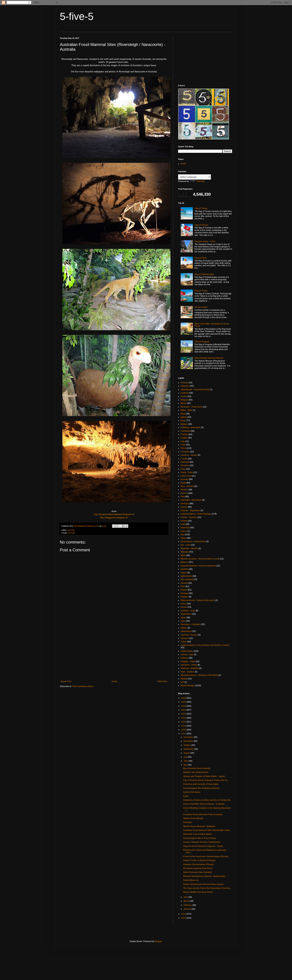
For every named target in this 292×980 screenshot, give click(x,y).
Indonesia (185, 527)
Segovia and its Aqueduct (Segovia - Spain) (203, 846)
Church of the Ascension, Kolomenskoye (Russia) (205, 856)
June (186, 761)
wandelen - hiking (189, 665)
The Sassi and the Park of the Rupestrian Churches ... (207, 888)
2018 (183, 730)
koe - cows (185, 545)
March (187, 901)
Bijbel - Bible (186, 410)
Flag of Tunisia (201, 225)
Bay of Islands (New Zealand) (196, 768)
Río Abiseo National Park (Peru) (197, 868)
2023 (183, 710)
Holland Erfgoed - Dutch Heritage (196, 514)
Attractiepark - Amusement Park (195, 389)
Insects (184, 531)
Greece (184, 507)
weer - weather (187, 672)
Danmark (185, 462)
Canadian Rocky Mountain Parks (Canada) (203, 814)
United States (187, 651)
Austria (184, 396)
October (187, 745)
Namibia (184, 569)
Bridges (184, 424)
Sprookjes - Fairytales (191, 624)
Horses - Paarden (189, 517)
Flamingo (187, 822)
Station (184, 628)
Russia (184, 607)
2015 (183, 918)
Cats (183, 441)
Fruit (183, 496)
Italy (182, 534)
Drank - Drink (187, 472)
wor (182, 682)
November (189, 741)
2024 (183, 706)
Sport (183, 621)
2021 (183, 718)
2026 (183, 698)
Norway (184, 583)
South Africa (186, 614)
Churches (185, 452)
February (188, 905)
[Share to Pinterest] (126, 526)
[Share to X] (120, 526)
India (183, 524)
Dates (186, 796)
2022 (183, 714)
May (186, 765)
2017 (183, 733)
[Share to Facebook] (123, 526)
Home (114, 681)
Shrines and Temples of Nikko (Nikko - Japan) (204, 776)
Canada (184, 434)
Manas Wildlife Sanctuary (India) (198, 892)
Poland (184, 590)
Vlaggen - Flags (188, 661)
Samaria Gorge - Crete (204, 241)
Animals (184, 382)
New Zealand (187, 579)
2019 (183, 726)
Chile (183, 445)
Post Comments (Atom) (82, 686)
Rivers (184, 604)
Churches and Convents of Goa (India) (200, 784)
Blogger (158, 941)
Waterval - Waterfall (190, 668)
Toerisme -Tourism (189, 635)
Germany (185, 503)
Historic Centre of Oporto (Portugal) (199, 860)
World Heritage (187, 685)
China (183, 448)
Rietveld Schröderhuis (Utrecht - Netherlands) (204, 876)
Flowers (184, 489)
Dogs (183, 469)
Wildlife (184, 679)
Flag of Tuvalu (201, 208)
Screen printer (201, 307)
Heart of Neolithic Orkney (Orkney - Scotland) (203, 804)
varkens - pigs (187, 654)
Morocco (185, 562)
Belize (183, 403)
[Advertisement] (114, 652)
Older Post (162, 681)
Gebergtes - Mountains (191, 500)
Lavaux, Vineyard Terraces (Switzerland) (201, 842)
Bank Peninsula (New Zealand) (197, 872)
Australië (71, 533)
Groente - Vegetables (190, 510)
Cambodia (185, 431)
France (184, 493)
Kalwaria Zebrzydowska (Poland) (198, 864)
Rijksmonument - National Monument (198, 600)
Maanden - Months (189, 548)
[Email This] (113, 526)
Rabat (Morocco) (191, 880)
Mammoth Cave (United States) (197, 834)
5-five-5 (76, 16)
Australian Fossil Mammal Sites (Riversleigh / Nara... (207, 830)
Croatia (184, 458)
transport (185, 638)
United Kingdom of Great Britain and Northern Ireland (205, 645)
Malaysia (185, 552)
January (187, 909)
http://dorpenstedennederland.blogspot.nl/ (114, 514)
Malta (183, 555)
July (186, 757)
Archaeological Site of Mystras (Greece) (201, 788)
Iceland (184, 521)
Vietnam (184, 658)
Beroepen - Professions (191, 407)
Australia (71, 530)
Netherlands (186, 576)
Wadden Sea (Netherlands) (195, 772)
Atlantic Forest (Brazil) (193, 818)
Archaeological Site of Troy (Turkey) (199, 838)
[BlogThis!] (117, 526)
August (187, 753)
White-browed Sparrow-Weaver (208, 358)
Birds (183, 414)
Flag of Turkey (201, 291)
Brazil (183, 420)
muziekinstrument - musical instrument (198, 566)
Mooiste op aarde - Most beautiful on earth (200, 559)
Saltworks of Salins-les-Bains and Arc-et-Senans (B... (207, 800)
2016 (183, 914)
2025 (183, 702)
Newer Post (66, 681)
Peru (183, 586)
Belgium (184, 400)
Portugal (184, 593)
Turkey (184, 641)
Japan (183, 538)
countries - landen (189, 455)
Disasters (185, 465)
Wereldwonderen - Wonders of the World (199, 675)
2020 (183, 722)
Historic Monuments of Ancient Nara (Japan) (203, 884)
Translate (200, 181)
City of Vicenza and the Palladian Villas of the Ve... (206, 780)
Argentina (185, 386)
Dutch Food (186, 476)
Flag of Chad (200, 258)
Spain (183, 617)
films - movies (187, 486)
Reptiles (184, 597)
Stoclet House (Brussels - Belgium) (199, 826)
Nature (184, 572)
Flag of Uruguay (201, 341)
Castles (184, 438)
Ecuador (184, 479)
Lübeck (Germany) (191, 792)
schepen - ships (188, 610)
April (186, 897)
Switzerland (186, 631)
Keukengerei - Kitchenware (193, 541)
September (189, 749)
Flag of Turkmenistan (204, 274)
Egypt (183, 483)
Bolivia (184, 417)
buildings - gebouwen (191, 427)
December (189, 737)
